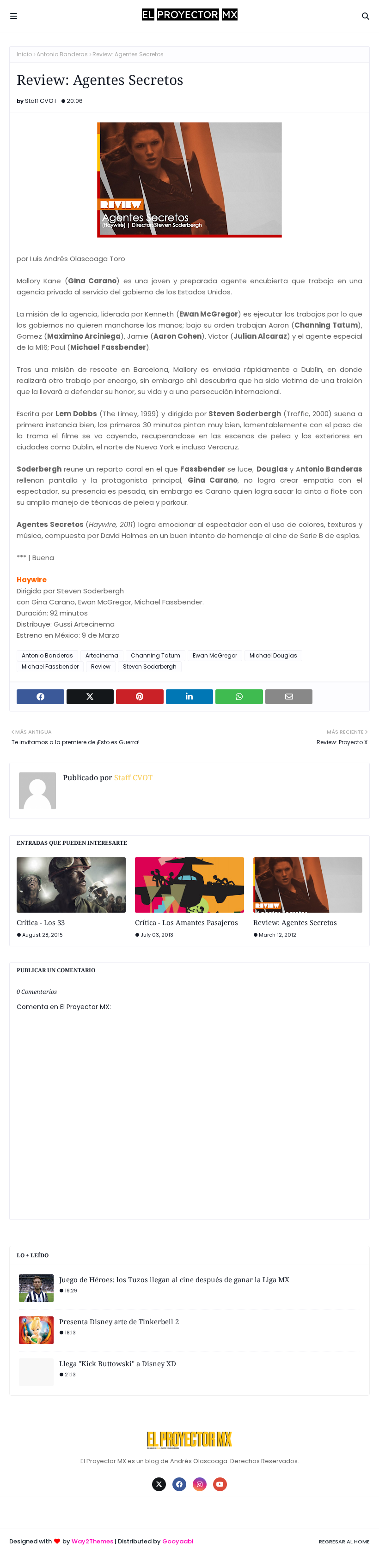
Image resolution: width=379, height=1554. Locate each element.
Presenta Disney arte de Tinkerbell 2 (119, 1321)
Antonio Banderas (62, 54)
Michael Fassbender (50, 666)
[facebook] (179, 1484)
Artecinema (102, 655)
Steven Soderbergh (150, 666)
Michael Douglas (273, 655)
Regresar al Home (344, 1541)
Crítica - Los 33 (41, 922)
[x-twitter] (159, 1484)
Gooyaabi (177, 1541)
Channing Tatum (155, 655)
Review (100, 666)
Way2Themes (92, 1541)
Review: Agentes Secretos (295, 922)
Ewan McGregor (215, 655)
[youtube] (220, 1484)
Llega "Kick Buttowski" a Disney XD (117, 1363)
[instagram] (200, 1484)
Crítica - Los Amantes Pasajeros (186, 922)
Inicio (24, 54)
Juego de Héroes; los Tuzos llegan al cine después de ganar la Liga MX (174, 1279)
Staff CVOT (41, 100)
